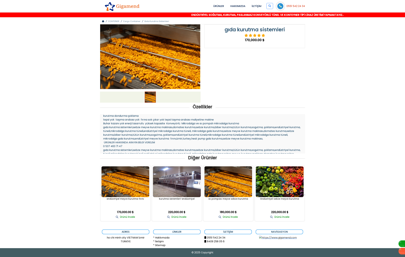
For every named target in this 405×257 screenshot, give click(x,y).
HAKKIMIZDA (237, 6)
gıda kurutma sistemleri (156, 21)
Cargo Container (131, 21)
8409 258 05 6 (215, 241)
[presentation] (100, 195)
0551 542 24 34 (296, 6)
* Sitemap (159, 245)
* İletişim (158, 241)
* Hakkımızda (161, 237)
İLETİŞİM (256, 6)
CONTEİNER (113, 21)
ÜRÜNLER (218, 6)
